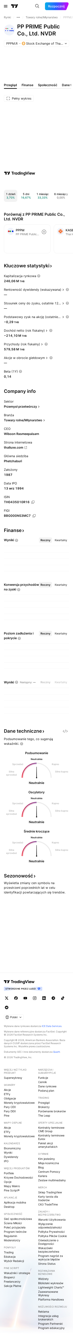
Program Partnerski (50, 1323)
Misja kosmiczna (48, 1163)
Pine (6, 1115)
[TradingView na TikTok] (62, 998)
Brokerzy (44, 1107)
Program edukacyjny (51, 1328)
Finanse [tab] (27, 85)
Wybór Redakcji (14, 1261)
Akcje (7, 1089)
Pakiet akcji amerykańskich (47, 1145)
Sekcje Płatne (12, 1285)
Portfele (9, 1173)
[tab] (45, 540)
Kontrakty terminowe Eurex (51, 1137)
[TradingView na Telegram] (53, 998)
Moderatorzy (12, 1240)
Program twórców (15, 1231)
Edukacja (10, 1256)
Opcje (7, 1181)
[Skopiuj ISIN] (33, 502)
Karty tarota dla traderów (48, 1198)
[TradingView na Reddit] (6, 1007)
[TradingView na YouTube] (25, 998)
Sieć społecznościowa (18, 1218)
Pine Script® (11, 1190)
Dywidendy (11, 1156)
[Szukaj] (37, 6)
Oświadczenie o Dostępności (48, 1242)
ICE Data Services (52, 1026)
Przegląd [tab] (10, 85)
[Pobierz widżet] (65, 731)
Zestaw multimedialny (52, 1180)
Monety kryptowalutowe (19, 1102)
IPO (6, 1161)
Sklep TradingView (50, 1192)
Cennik (42, 1082)
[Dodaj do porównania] (44, 232)
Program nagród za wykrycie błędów (50, 1257)
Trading (9, 1252)
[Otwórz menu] (6, 6)
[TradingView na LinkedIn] (44, 998)
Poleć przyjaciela (15, 1227)
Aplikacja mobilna (15, 1202)
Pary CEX (10, 1107)
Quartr (56, 1051)
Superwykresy (13, 1077)
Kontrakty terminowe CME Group (51, 1129)
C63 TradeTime (48, 1204)
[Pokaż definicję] (38, 276)
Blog (41, 1167)
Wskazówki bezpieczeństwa (48, 1249)
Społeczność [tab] (47, 85)
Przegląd (44, 1102)
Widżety (43, 1278)
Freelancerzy (12, 1281)
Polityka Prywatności (51, 1231)
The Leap (44, 1115)
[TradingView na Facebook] (16, 998)
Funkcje (43, 1077)
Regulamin (10, 1236)
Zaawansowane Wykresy (48, 1293)
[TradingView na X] (6, 998)
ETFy (7, 1094)
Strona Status (46, 1263)
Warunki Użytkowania (52, 1219)
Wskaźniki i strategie (17, 1273)
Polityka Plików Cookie (52, 1236)
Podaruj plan (46, 1090)
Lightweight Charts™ (51, 1287)
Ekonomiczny (12, 1148)
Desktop (9, 1206)
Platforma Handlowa (51, 1299)
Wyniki (8, 1152)
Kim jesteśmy (46, 1158)
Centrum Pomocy (49, 1171)
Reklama (43, 1311)
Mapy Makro (12, 1186)
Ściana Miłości (13, 1223)
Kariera (42, 1176)
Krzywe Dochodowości (18, 1177)
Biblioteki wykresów (50, 1283)
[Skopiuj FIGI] (34, 516)
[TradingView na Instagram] (34, 998)
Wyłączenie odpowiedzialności (50, 1225)
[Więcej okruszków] (18, 17)
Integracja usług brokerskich (48, 1317)
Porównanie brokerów (52, 1111)
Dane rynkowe (47, 1086)
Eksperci (9, 1277)
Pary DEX (10, 1111)
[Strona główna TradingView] (14, 6)
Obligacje (10, 1098)
